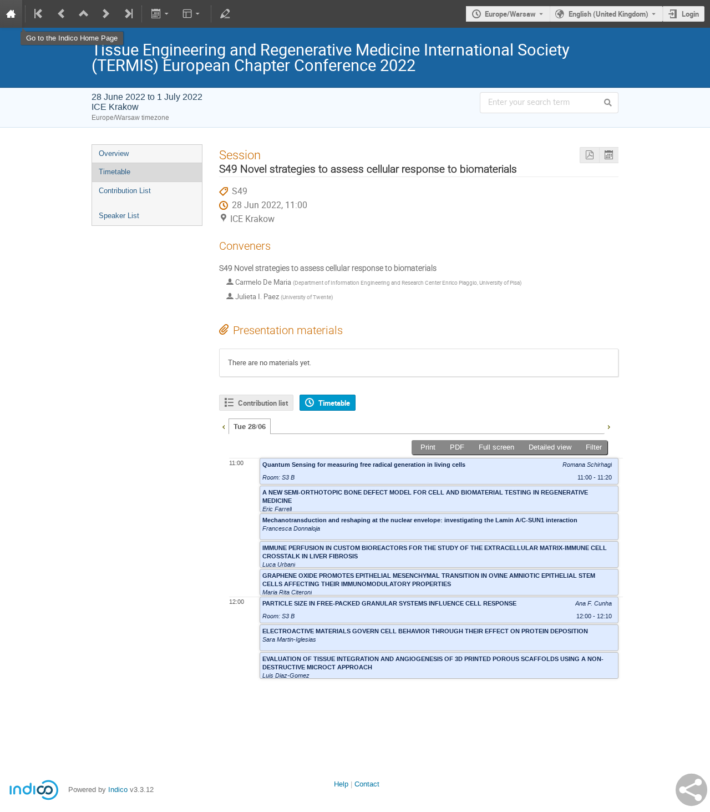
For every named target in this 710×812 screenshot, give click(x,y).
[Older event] (61, 14)
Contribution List (125, 190)
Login (690, 14)
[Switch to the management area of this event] (225, 14)
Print (427, 447)
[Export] (160, 14)
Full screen (496, 447)
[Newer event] (106, 14)
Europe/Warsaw (510, 14)
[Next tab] (608, 425)
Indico (118, 789)
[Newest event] (127, 14)
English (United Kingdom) (608, 14)
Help (341, 784)
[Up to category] (84, 14)
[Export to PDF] (589, 155)
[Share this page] (691, 789)
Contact (366, 784)
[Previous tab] (223, 425)
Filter (594, 447)
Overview (114, 153)
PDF (457, 447)
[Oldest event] (39, 14)
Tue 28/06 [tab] (250, 427)
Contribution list (263, 403)
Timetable (114, 172)
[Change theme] (192, 14)
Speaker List (119, 215)
